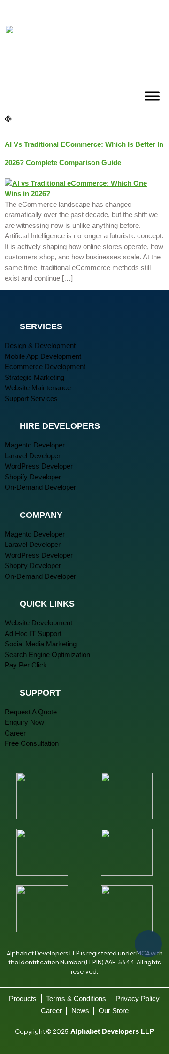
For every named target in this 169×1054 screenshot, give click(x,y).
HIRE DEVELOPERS (60, 426)
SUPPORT (40, 693)
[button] (84, 325)
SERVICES (41, 326)
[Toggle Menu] (152, 96)
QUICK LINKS (47, 603)
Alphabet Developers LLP (112, 1031)
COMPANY (41, 515)
